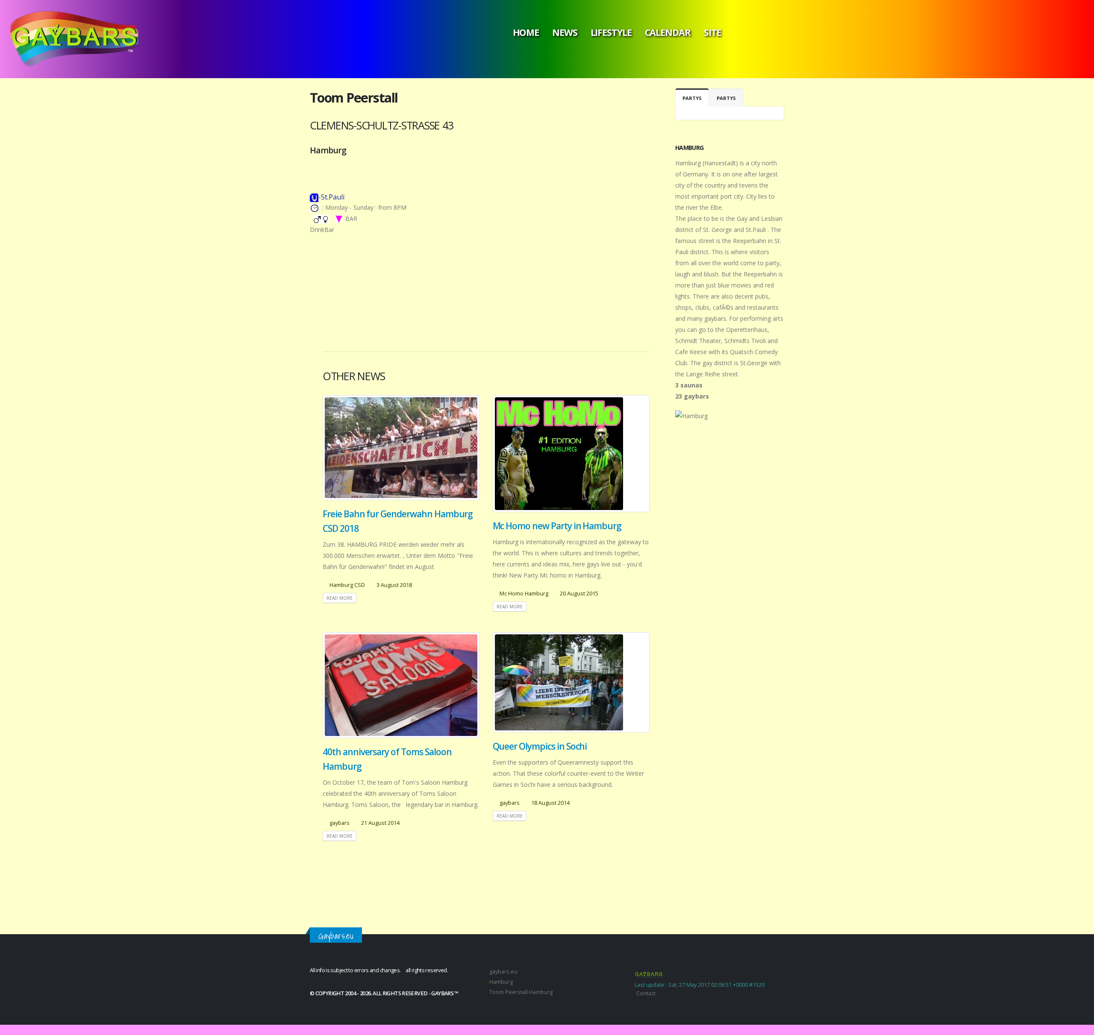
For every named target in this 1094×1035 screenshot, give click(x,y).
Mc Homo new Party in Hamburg (557, 526)
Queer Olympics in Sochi (540, 746)
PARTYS (692, 98)
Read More (339, 598)
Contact (646, 993)
